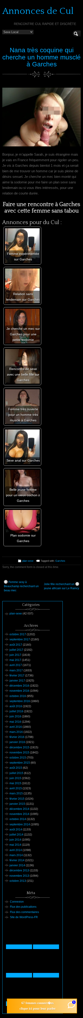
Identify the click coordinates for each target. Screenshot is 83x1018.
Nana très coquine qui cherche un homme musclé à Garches (41, 57)
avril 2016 (15, 726)
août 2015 (15, 767)
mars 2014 (16, 855)
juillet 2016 (16, 711)
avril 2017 (15, 665)
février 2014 (16, 860)
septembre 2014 (19, 824)
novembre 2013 (19, 875)
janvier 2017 (17, 680)
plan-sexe (27, 560)
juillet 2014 (16, 834)
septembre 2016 (19, 701)
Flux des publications (23, 906)
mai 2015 (15, 783)
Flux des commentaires (24, 912)
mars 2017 (16, 670)
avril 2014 (15, 850)
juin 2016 (15, 716)
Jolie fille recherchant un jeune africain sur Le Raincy (61, 586)
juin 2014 (15, 839)
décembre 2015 (19, 747)
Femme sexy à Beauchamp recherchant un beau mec (21, 586)
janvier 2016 (17, 742)
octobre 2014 (17, 819)
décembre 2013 (19, 870)
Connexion (17, 901)
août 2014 (15, 829)
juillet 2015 (16, 773)
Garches (60, 560)
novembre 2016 (19, 690)
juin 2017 (15, 655)
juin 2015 (15, 778)
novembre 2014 (19, 814)
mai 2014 (15, 844)
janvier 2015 (17, 803)
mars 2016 (16, 732)
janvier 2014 (17, 865)
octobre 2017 (17, 634)
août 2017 (15, 644)
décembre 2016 (19, 685)
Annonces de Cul (38, 11)
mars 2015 (16, 793)
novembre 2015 (19, 752)
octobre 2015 (17, 757)
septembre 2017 (19, 639)
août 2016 (15, 706)
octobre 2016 (17, 696)
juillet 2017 (16, 649)
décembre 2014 (19, 809)
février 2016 (16, 737)
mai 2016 (15, 721)
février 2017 (16, 675)
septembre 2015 (19, 762)
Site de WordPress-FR (24, 917)
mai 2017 (15, 660)
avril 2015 (15, 788)
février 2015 (16, 798)
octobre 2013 (17, 880)
